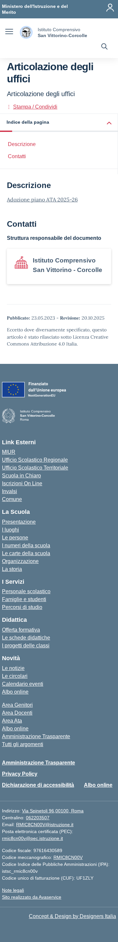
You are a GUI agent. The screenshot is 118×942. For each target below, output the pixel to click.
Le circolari (15, 676)
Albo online (15, 692)
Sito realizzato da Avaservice (31, 897)
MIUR (8, 452)
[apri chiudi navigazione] (9, 32)
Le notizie (13, 668)
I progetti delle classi (25, 645)
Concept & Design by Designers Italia (72, 916)
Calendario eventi (22, 684)
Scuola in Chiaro (21, 475)
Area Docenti (17, 713)
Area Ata (12, 720)
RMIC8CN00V (68, 857)
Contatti (17, 156)
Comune (12, 499)
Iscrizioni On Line (22, 483)
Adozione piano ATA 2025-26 (42, 199)
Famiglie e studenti (24, 599)
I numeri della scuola (26, 545)
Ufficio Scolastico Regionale (35, 460)
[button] (59, 123)
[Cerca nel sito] (104, 47)
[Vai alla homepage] (26, 32)
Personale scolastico (26, 591)
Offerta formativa (21, 630)
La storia (12, 569)
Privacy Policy (19, 774)
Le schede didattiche (26, 637)
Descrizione (22, 144)
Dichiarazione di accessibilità (38, 785)
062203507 (37, 817)
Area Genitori (17, 705)
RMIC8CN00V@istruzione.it (44, 824)
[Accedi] (110, 7)
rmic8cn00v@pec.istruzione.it (32, 838)
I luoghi (10, 530)
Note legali (13, 890)
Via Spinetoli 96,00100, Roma (53, 810)
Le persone (15, 537)
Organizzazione (20, 561)
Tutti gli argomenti (22, 744)
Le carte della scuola (26, 553)
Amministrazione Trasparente (36, 736)
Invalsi (9, 491)
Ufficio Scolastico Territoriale (35, 468)
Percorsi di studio (22, 607)
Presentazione (19, 522)
